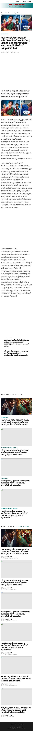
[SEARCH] (29, 9)
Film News (4, 417)
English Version (27, 1)
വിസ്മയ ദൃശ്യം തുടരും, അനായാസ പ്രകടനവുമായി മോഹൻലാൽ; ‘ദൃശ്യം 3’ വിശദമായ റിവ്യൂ (16, 710)
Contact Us (18, 1)
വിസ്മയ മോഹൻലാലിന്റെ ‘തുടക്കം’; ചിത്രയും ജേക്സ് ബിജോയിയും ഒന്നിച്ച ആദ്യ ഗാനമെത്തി (15, 452)
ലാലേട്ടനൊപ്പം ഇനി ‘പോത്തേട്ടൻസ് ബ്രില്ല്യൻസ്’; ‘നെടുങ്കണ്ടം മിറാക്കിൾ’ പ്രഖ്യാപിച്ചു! (15, 483)
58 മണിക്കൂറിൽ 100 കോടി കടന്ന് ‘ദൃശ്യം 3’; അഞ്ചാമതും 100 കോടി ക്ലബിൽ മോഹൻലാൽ (16, 678)
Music (10, 447)
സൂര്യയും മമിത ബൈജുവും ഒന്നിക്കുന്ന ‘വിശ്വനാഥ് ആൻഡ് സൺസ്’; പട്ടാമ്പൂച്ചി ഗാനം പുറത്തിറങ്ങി (14, 514)
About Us (12, 727)
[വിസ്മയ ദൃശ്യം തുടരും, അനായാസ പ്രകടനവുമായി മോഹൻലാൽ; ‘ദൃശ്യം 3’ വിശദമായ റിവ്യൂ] (16, 696)
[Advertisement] (16, 71)
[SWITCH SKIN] (31, 9)
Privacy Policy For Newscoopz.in (16, 728)
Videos (15, 447)
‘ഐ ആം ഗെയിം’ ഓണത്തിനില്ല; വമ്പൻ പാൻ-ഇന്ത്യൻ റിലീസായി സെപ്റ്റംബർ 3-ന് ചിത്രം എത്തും (15, 422)
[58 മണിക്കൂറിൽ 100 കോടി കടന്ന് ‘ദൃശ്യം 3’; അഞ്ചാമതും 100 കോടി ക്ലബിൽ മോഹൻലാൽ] (16, 665)
